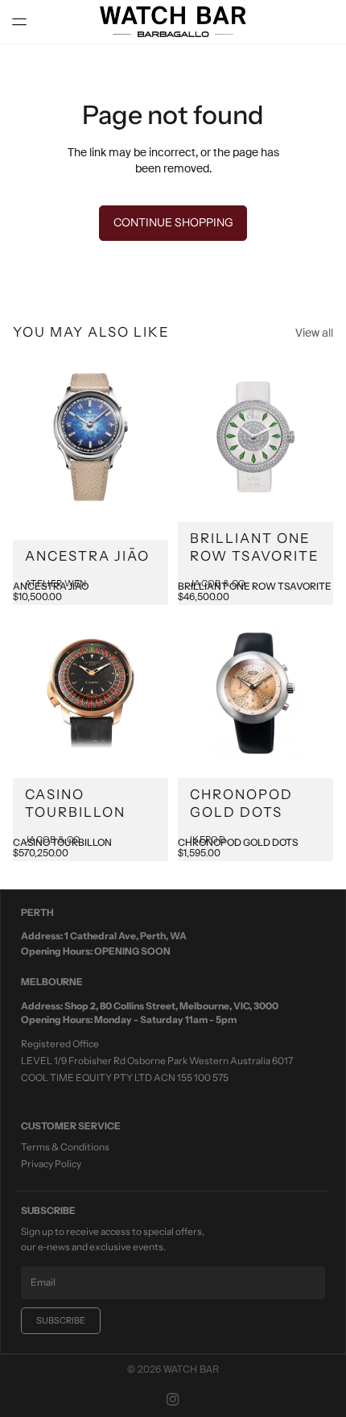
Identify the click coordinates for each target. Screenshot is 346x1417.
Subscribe (60, 1320)
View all (314, 332)
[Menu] (25, 22)
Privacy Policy (51, 1164)
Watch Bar (191, 1369)
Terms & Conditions (65, 1147)
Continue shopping (173, 222)
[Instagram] (172, 1399)
